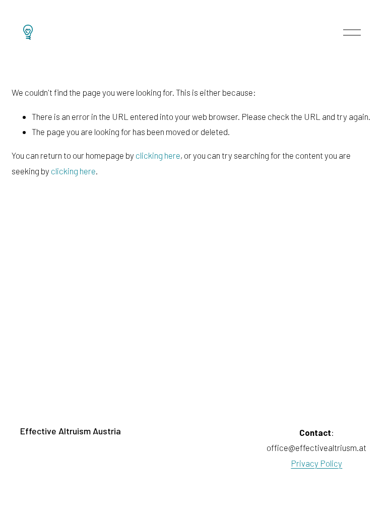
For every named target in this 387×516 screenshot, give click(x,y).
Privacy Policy (316, 463)
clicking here (158, 155)
